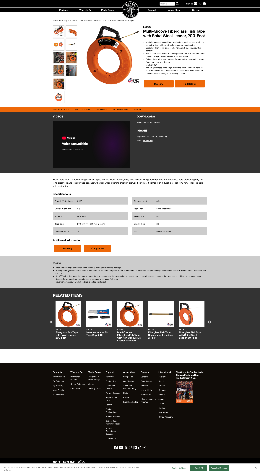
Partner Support (113, 392)
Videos (91, 384)
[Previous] (50, 322)
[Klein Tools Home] (130, 10)
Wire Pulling (117, 20)
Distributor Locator (75, 378)
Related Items (120, 109)
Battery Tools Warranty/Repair (113, 422)
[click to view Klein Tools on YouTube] (121, 448)
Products (63, 9)
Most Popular (58, 390)
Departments (146, 381)
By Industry (58, 385)
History (126, 392)
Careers (196, 9)
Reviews (138, 109)
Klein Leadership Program (148, 400)
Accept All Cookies (219, 468)
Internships (146, 394)
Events (126, 397)
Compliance (97, 248)
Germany (162, 390)
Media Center (108, 9)
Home (55, 20)
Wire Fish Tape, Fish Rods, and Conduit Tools (89, 20)
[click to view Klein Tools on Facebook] (116, 448)
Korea (161, 403)
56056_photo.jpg (159, 136)
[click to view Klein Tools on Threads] (144, 448)
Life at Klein (146, 390)
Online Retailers (77, 384)
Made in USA (58, 394)
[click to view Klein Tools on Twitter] (126, 448)
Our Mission (128, 381)
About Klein (174, 9)
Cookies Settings (178, 468)
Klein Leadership (130, 401)
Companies (128, 376)
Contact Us (111, 381)
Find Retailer (189, 83)
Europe (161, 385)
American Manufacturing (129, 387)
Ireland (161, 394)
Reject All (199, 468)
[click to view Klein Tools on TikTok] (139, 448)
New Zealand (164, 412)
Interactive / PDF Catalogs (94, 378)
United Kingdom (165, 416)
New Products (59, 376)
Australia (162, 376)
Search (109, 404)
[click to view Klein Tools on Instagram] (130, 448)
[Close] (256, 468)
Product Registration (111, 410)
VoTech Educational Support (111, 431)
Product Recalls (113, 416)
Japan (161, 399)
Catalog (63, 20)
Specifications (82, 109)
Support (152, 9)
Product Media (61, 109)
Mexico (161, 407)
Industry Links (94, 388)
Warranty (67, 248)
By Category (58, 381)
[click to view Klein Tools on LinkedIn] (135, 448)
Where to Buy (85, 9)
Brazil (161, 381)
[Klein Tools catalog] (189, 392)
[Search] (177, 4)
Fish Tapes (129, 20)
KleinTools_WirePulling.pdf (148, 122)
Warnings (102, 109)
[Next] (209, 322)
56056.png (148, 140)
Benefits (144, 385)
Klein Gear (75, 388)
